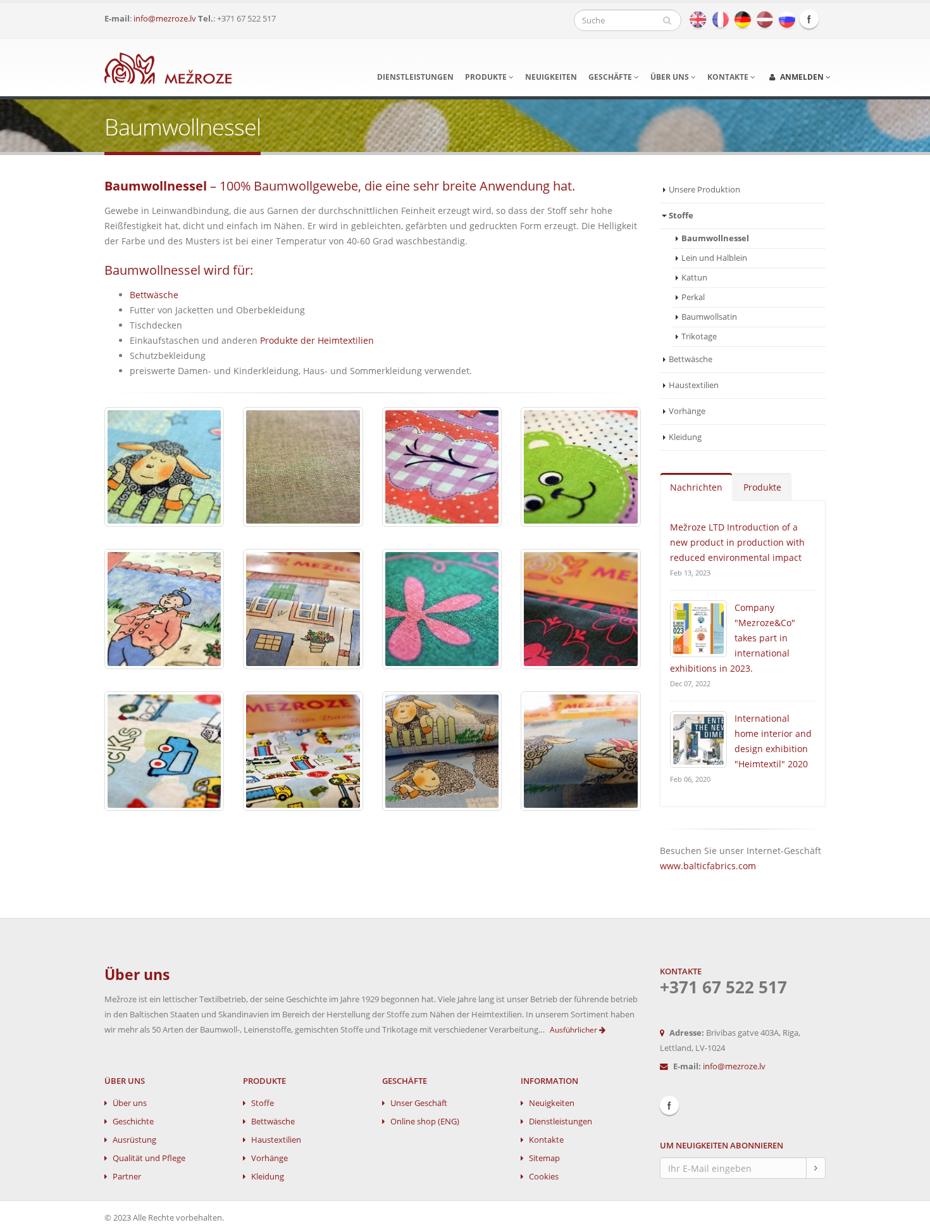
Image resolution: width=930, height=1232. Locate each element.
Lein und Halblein (714, 258)
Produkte (487, 77)
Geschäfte (611, 77)
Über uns (670, 77)
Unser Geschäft (418, 1103)
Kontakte (728, 77)
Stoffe (262, 1103)
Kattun (694, 277)
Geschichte (133, 1121)
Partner (127, 1176)
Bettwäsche (154, 295)
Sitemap (544, 1158)
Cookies (544, 1176)
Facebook (809, 18)
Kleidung (685, 437)
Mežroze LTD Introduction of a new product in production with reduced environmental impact (737, 542)
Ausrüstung (134, 1140)
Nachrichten (696, 487)
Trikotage (699, 336)
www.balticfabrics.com (708, 866)
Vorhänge (687, 411)
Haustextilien (694, 385)
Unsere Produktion (704, 189)
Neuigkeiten (551, 77)
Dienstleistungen (415, 77)
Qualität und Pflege (149, 1158)
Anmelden (802, 77)
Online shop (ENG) (424, 1121)
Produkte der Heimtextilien (317, 340)
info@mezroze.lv (164, 18)
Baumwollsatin (709, 316)
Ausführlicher (574, 1029)
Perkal (693, 297)
